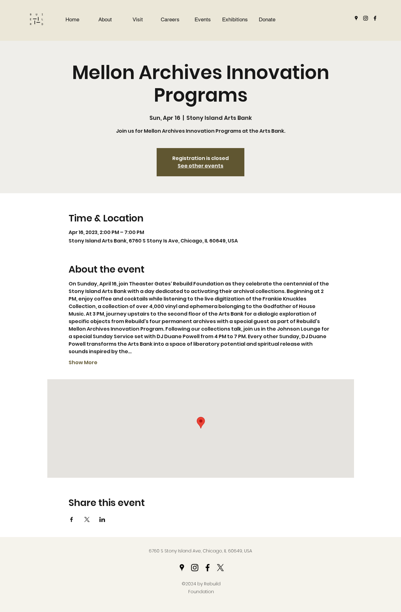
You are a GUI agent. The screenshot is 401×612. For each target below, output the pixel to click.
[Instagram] (365, 18)
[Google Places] (356, 18)
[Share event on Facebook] (72, 519)
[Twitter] (220, 567)
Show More (83, 362)
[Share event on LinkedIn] (102, 519)
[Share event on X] (87, 519)
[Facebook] (375, 18)
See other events (200, 165)
